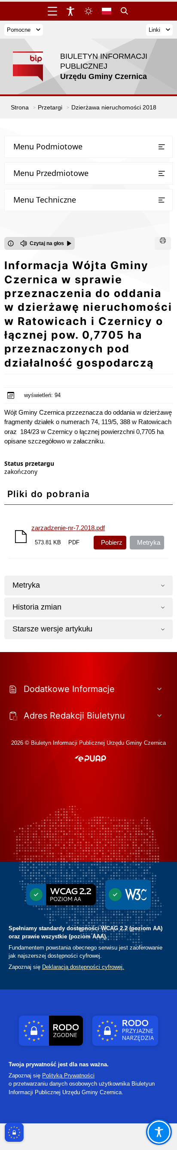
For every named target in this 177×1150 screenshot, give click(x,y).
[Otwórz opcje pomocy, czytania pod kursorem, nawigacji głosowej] (159, 1132)
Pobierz (111, 542)
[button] (90, 759)
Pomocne (19, 30)
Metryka (148, 542)
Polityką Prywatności (68, 1075)
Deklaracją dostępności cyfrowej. (83, 967)
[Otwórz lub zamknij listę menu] (161, 147)
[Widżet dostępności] (70, 11)
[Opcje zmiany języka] (106, 11)
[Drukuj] (163, 243)
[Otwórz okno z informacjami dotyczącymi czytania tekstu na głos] (10, 243)
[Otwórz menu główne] (52, 11)
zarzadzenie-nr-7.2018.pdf (68, 527)
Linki (154, 30)
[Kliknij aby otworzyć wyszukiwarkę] (124, 11)
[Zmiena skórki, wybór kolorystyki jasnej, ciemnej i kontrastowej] (88, 11)
